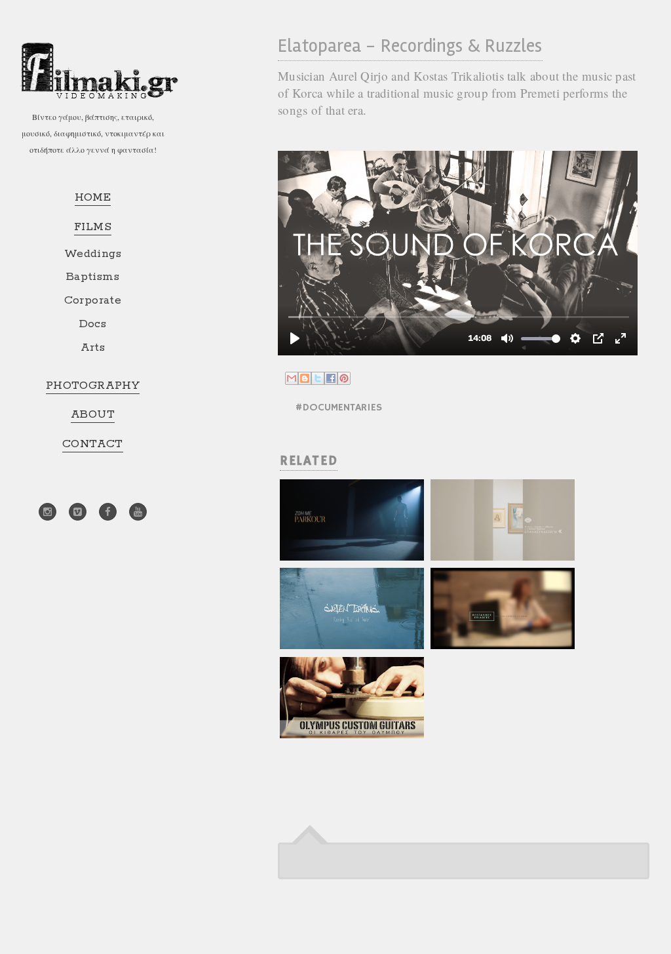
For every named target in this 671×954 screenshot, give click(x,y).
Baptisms (92, 276)
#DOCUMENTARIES (338, 407)
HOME (93, 197)
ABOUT (93, 414)
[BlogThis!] (304, 378)
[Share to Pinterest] (344, 378)
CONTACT (92, 444)
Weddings (92, 254)
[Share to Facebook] (330, 378)
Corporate (93, 300)
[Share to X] (317, 378)
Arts (93, 347)
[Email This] (291, 378)
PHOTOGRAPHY (93, 385)
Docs (93, 324)
